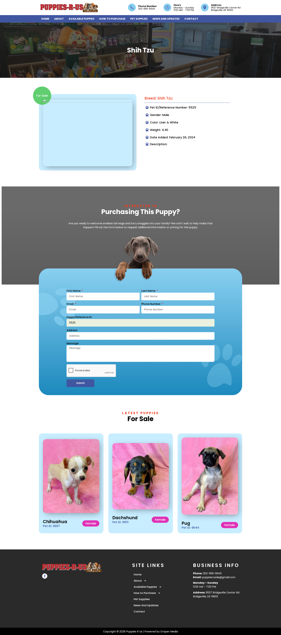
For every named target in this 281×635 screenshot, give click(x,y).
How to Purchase (112, 19)
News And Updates (166, 19)
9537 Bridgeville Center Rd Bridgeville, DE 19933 (216, 594)
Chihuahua (55, 521)
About (59, 19)
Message (73, 343)
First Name (74, 291)
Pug (186, 523)
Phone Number (147, 6)
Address (216, 5)
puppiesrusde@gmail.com (218, 577)
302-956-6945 (212, 573)
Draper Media (169, 631)
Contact (191, 19)
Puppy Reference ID (79, 317)
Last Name (148, 291)
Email (70, 304)
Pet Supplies (139, 19)
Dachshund (125, 518)
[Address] (205, 7)
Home (45, 19)
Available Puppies (81, 19)
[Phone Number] (132, 7)
